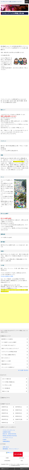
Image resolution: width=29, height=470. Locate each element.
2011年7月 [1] (5, 419)
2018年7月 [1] (5, 407)
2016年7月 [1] (5, 410)
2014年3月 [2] (18, 413)
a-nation (4, 439)
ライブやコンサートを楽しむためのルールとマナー (11, 1)
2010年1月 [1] (5, 422)
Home (7, 458)
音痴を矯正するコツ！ (7, 364)
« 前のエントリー (5, 468)
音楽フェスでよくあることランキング (10, 348)
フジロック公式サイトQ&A (7, 276)
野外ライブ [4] (5, 391)
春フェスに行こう (6, 357)
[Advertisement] (14, 30)
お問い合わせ (6, 447)
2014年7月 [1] (5, 413)
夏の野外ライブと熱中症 (7, 339)
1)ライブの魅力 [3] (6, 378)
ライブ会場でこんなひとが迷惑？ (9, 342)
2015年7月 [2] (18, 410)
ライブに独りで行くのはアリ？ (9, 345)
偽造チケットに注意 (6, 361)
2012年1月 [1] (18, 416)
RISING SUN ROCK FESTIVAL (10, 435)
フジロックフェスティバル (9, 430)
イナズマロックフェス (8, 437)
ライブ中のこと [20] (6, 385)
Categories (7, 460)
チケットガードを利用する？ (8, 367)
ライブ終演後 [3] (6, 388)
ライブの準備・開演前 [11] (8, 382)
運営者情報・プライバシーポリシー (11, 448)
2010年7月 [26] (18, 419)
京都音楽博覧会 (6, 441)
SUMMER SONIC (7, 432)
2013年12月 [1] (5, 416)
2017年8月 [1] (18, 407)
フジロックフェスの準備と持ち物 (9, 351)
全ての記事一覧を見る (23, 370)
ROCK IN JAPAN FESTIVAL (9, 433)
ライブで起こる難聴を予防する (9, 354)
